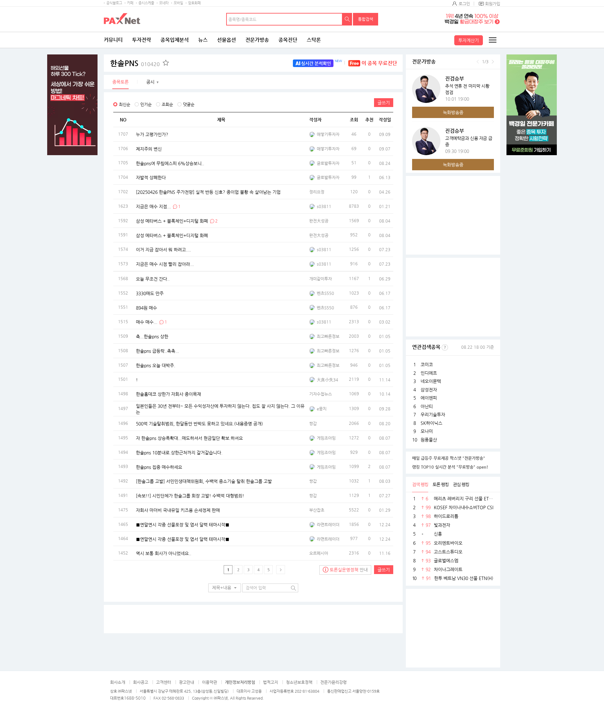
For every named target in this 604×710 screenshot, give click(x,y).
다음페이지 (280, 569)
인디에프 (429, 372)
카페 (130, 3)
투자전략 (141, 40)
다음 (493, 62)
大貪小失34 (327, 379)
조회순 (167, 104)
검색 (347, 19)
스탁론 (314, 40)
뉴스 (203, 40)
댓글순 (188, 104)
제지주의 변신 (149, 148)
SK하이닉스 (431, 422)
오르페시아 (318, 553)
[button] (225, 588)
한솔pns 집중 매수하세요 (159, 466)
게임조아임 (326, 438)
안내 (349, 569)
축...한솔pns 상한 (152, 336)
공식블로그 (114, 3)
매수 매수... (146, 321)
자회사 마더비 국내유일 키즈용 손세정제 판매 (178, 509)
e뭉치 (322, 408)
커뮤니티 (113, 40)
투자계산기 (468, 40)
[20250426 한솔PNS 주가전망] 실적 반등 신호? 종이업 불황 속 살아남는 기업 (208, 191)
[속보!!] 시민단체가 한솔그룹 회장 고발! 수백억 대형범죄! (190, 495)
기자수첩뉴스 (320, 394)
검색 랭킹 (420, 484)
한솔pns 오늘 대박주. (155, 365)
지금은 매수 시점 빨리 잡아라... (165, 264)
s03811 (324, 206)
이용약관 (209, 682)
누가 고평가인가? (152, 134)
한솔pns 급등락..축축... (157, 350)
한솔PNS (135, 63)
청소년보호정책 (299, 682)
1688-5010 (135, 698)
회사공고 (140, 682)
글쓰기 (384, 102)
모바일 (178, 3)
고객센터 (163, 682)
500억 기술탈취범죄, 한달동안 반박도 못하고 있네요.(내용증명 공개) (199, 423)
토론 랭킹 (441, 484)
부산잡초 (316, 510)
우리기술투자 (433, 414)
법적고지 (270, 682)
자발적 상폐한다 (151, 177)
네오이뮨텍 (431, 381)
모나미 (427, 431)
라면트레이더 (328, 524)
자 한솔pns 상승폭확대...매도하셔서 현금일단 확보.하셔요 (189, 437)
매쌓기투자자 (328, 134)
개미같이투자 (320, 278)
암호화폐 (194, 3)
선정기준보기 (445, 347)
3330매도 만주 (150, 293)
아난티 (427, 406)
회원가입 (492, 4)
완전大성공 (318, 220)
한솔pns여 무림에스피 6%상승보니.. (170, 163)
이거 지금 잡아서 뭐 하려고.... (163, 249)
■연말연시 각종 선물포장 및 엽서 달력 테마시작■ (182, 524)
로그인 (464, 4)
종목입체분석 (174, 40)
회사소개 (117, 682)
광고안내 (186, 682)
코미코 (427, 364)
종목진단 (287, 40)
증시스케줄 (146, 3)
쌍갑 (313, 423)
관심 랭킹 (461, 484)
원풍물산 (429, 439)
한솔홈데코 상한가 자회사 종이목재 (168, 394)
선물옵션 (226, 40)
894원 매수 (146, 307)
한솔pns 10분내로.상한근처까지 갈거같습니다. (179, 452)
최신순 (124, 104)
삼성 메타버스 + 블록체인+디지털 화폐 (172, 220)
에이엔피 (429, 397)
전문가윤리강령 (333, 682)
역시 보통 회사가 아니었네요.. (163, 553)
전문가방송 (257, 40)
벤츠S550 (325, 293)
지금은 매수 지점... (153, 206)
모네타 (164, 3)
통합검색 (365, 19)
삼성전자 (429, 389)
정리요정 (316, 191)
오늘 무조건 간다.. (153, 278)
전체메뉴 (492, 40)
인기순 (146, 104)
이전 (478, 62)
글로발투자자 (328, 163)
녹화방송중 (453, 112)
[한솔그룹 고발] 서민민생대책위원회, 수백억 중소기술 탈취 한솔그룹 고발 (204, 481)
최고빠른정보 (328, 336)
